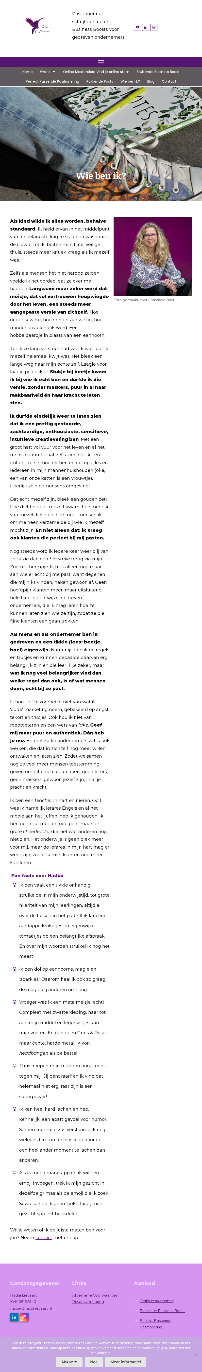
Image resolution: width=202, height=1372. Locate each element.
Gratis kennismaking (157, 1301)
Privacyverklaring (88, 1301)
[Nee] (195, 1354)
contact (43, 1237)
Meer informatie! (125, 1361)
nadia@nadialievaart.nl (31, 1308)
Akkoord (69, 1361)
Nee (94, 1361)
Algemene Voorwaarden (95, 1295)
